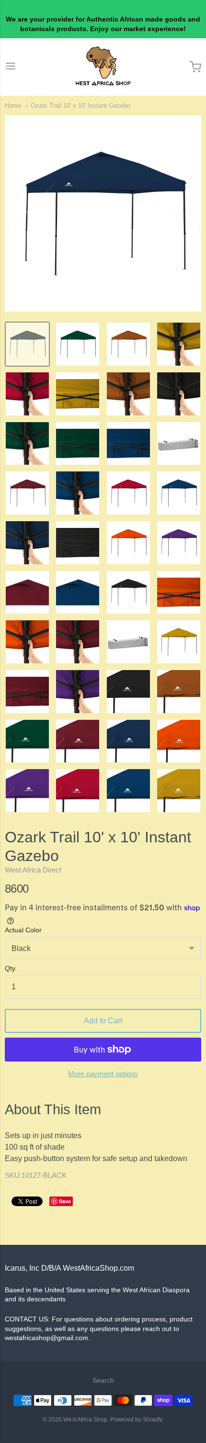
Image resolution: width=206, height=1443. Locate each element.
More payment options (103, 1074)
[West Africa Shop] (103, 67)
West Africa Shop (85, 1419)
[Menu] (10, 67)
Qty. (11, 968)
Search (103, 1380)
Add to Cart (103, 1021)
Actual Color (23, 930)
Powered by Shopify (136, 1419)
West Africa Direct (33, 870)
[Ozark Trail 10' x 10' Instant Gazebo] (27, 344)
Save (65, 1201)
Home (13, 105)
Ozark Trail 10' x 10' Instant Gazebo (80, 105)
